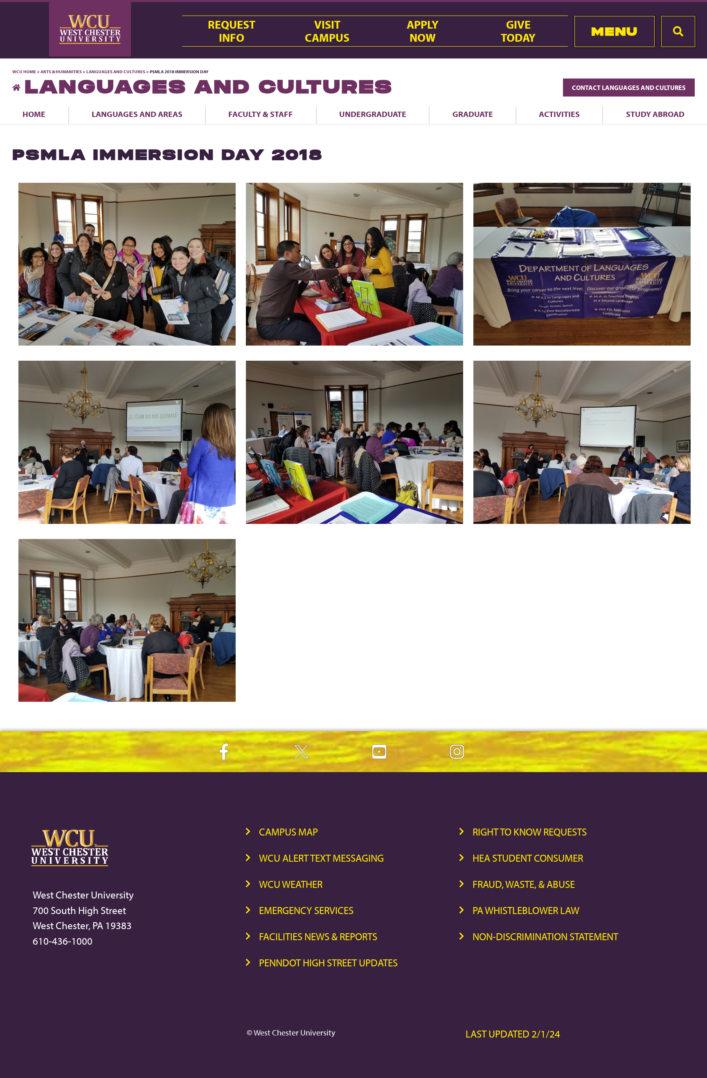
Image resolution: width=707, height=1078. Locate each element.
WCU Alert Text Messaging (321, 857)
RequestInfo (231, 31)
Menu (614, 31)
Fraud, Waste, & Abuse (524, 884)
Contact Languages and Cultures (629, 87)
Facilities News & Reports (318, 936)
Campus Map (288, 831)
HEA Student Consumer (528, 857)
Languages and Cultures (115, 71)
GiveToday (518, 31)
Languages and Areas (137, 114)
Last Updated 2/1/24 (513, 1033)
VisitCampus (327, 31)
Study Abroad (655, 114)
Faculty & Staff (260, 114)
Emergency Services (306, 910)
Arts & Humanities (61, 71)
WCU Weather (290, 884)
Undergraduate (372, 114)
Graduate (473, 114)
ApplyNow (423, 31)
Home (34, 114)
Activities (559, 114)
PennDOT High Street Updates (328, 962)
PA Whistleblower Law (526, 910)
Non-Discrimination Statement (545, 936)
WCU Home (24, 71)
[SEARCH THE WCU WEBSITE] (678, 31)
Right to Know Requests (530, 831)
